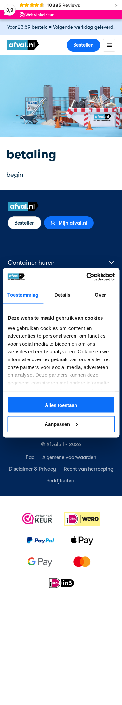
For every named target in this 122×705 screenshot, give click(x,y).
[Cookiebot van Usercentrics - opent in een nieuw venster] (87, 277)
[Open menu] (109, 45)
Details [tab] (62, 295)
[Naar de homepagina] (23, 45)
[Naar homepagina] (61, 206)
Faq (30, 457)
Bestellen (83, 45)
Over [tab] (100, 295)
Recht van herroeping (88, 469)
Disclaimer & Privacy (32, 469)
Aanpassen (57, 424)
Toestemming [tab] (22, 295)
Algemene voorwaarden (69, 457)
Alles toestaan (61, 405)
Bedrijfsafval (61, 481)
